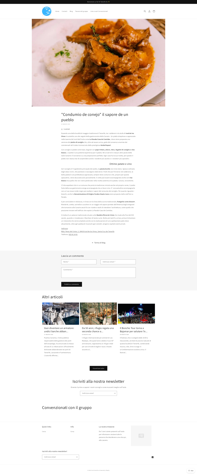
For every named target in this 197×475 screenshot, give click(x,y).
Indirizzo (64, 228)
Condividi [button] (67, 129)
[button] (145, 11)
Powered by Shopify (105, 470)
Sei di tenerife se (95, 470)
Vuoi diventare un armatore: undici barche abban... (59, 329)
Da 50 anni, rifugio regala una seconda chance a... (98, 329)
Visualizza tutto (98, 368)
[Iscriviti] (114, 393)
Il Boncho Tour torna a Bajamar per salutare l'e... (134, 329)
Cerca (44, 431)
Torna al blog (99, 242)
